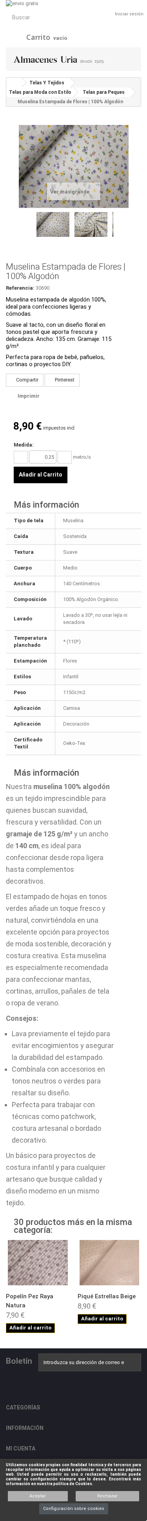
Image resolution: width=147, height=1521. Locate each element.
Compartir (26, 380)
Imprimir (29, 396)
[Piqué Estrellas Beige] (110, 1262)
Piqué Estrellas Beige (107, 1296)
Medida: (24, 445)
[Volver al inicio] (14, 82)
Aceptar (37, 1496)
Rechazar (107, 1496)
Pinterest (64, 380)
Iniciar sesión (129, 14)
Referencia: (20, 288)
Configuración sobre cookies (73, 1508)
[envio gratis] (73, 3)
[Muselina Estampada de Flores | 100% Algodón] (53, 224)
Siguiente (117, 231)
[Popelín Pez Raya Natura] (38, 1262)
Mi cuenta (20, 1448)
